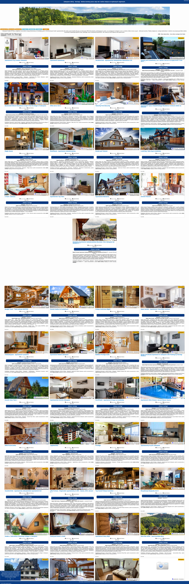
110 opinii (124, 318)
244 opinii (171, 454)
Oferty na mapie (11, 29)
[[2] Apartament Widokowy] (72, 48)
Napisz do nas (107, 581)
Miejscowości (18, 29)
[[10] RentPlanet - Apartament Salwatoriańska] (72, 139)
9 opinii (179, 116)
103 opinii (32, 205)
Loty (25, 29)
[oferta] (36, 57)
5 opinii (123, 363)
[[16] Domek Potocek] (162, 184)
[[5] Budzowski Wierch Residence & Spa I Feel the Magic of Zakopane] (26, 93)
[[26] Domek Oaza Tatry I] (26, 388)
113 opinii (78, 545)
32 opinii (174, 318)
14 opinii (78, 205)
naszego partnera (31, 77)
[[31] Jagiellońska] (72, 433)
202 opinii (90, 501)
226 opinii (124, 545)
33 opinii (123, 114)
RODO (14, 577)
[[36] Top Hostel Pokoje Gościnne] (117, 478)
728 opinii (42, 114)
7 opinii (36, 363)
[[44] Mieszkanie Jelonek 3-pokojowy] (117, 569)
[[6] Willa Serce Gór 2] (72, 93)
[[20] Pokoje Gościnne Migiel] (117, 297)
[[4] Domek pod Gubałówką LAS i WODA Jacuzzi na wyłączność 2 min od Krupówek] (162, 48)
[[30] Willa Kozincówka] (26, 433)
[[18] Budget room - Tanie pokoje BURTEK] (26, 297)
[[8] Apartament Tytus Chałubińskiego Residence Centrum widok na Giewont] (162, 93)
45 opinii (82, 160)
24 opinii (40, 500)
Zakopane (45, 38)
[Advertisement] (94, 275)
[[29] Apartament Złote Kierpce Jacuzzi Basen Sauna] (162, 388)
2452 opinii (124, 500)
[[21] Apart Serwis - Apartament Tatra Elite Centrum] (162, 297)
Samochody (32, 29)
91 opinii (79, 318)
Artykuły (45, 29)
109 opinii (121, 454)
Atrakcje (39, 29)
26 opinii (80, 409)
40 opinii (79, 363)
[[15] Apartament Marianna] (117, 184)
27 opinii (167, 205)
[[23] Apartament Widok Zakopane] (72, 342)
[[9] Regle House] (26, 139)
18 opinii (35, 69)
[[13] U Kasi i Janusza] (26, 184)
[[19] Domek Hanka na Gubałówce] (72, 297)
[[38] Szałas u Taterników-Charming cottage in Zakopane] (26, 524)
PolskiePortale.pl (8, 583)
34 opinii (31, 160)
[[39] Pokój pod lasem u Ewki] (72, 524)
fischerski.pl (186, 0)
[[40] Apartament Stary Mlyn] (117, 524)
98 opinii (122, 160)
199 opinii (32, 454)
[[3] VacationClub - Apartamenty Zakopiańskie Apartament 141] (117, 48)
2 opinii (38, 545)
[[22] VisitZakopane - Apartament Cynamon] (26, 342)
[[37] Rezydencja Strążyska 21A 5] (162, 478)
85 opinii (171, 160)
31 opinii (181, 70)
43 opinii (172, 545)
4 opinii (181, 364)
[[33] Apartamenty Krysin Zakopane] (162, 433)
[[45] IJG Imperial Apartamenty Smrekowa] (162, 569)
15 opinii (123, 205)
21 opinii (174, 409)
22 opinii (77, 114)
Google (18, 571)
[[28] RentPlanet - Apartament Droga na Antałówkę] (117, 388)
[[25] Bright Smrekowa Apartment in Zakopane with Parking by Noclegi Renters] (162, 342)
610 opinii (36, 318)
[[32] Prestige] (117, 433)
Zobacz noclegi (27, 66)
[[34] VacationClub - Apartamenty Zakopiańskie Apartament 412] (26, 478)
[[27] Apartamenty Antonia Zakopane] (72, 388)
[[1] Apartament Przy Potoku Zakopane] (26, 48)
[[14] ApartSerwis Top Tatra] (72, 184)
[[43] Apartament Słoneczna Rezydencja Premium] (72, 569)
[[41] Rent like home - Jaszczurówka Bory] (162, 524)
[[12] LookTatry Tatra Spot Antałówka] (162, 139)
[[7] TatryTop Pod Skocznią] (117, 93)
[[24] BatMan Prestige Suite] (117, 342)
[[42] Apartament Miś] (26, 569)
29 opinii (32, 409)
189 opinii (114, 252)
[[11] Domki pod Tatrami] (117, 139)
